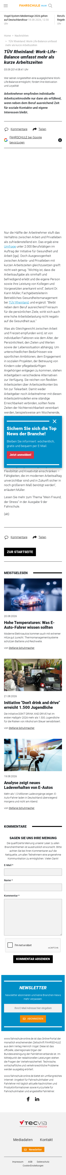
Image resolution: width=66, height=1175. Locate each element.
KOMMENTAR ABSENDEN (33, 959)
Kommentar (11, 895)
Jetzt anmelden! (20, 455)
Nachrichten (22, 35)
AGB (30, 1162)
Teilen (42, 129)
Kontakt (46, 1140)
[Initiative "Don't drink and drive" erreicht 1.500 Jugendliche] (33, 675)
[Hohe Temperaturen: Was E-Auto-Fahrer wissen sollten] (33, 594)
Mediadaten (23, 1140)
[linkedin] (37, 1098)
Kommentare (19, 129)
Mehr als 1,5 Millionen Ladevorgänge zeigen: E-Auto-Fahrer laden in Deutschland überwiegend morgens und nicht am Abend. (30, 797)
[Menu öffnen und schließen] (7, 5)
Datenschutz (43, 1162)
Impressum (17, 1162)
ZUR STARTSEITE (20, 552)
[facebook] (28, 1098)
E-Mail (8, 865)
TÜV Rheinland (19, 302)
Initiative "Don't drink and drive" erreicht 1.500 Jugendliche (32, 705)
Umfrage (10, 246)
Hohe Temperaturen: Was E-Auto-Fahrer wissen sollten (29, 625)
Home (7, 35)
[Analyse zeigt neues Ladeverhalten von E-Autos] (33, 755)
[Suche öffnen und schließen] (49, 6)
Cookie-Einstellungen (33, 1165)
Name (7, 880)
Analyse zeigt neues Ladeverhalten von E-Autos (28, 785)
